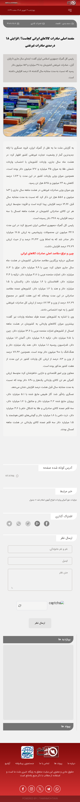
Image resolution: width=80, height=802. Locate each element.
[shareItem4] (19, 523)
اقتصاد (58, 23)
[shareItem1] (46, 523)
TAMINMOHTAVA (48, 798)
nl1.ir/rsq (9, 476)
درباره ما (71, 764)
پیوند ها (58, 764)
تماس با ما (44, 764)
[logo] (48, 752)
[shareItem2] (37, 523)
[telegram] (48, 788)
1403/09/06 (11, 23)
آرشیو (7, 764)
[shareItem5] (9, 523)
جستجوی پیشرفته (24, 764)
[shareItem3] (28, 523)
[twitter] (40, 788)
